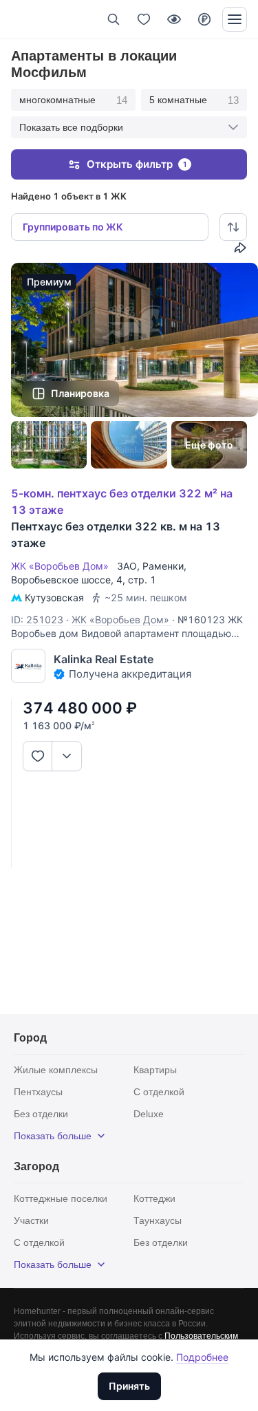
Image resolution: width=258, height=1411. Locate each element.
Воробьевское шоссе (61, 579)
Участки (31, 1220)
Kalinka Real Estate (103, 659)
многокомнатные (73, 100)
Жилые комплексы (56, 1069)
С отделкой (158, 1091)
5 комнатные (194, 100)
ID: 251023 (37, 619)
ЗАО (127, 566)
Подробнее (202, 1357)
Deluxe (148, 1113)
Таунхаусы (157, 1220)
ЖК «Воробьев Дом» (62, 566)
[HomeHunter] (33, 19)
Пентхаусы (38, 1091)
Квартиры (155, 1069)
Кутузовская (54, 597)
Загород (36, 1166)
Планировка (80, 393)
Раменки (163, 566)
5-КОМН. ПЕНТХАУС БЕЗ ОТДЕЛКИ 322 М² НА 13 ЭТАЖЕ (122, 501)
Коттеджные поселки (60, 1198)
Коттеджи (154, 1198)
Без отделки (41, 1113)
